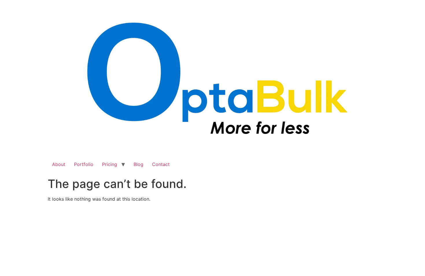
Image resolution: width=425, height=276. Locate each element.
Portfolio (83, 164)
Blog (138, 164)
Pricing (109, 164)
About (58, 164)
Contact (161, 164)
